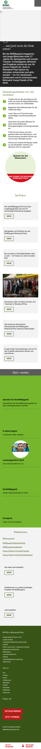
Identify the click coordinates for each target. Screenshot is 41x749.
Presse (5, 677)
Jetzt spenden (9, 746)
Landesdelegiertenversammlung (13, 659)
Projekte (5, 644)
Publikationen (7, 680)
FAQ (4, 673)
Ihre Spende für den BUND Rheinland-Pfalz (20, 177)
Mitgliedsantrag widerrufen (11, 729)
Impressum (6, 692)
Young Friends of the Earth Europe (16, 551)
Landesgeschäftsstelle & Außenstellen (15, 642)
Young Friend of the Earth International (18, 555)
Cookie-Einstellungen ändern (11, 727)
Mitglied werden (12, 711)
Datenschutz (7, 662)
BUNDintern (6, 690)
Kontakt (5, 685)
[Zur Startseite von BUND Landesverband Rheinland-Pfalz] (6, 3)
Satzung (5, 657)
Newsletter (6, 687)
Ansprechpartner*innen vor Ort (12, 637)
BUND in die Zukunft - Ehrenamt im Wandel (16, 647)
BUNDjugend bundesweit (12, 547)
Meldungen (6, 682)
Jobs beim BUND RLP (9, 654)
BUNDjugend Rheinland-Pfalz (14, 543)
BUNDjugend (7, 652)
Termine (5, 675)
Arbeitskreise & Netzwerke (11, 649)
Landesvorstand (8, 639)
